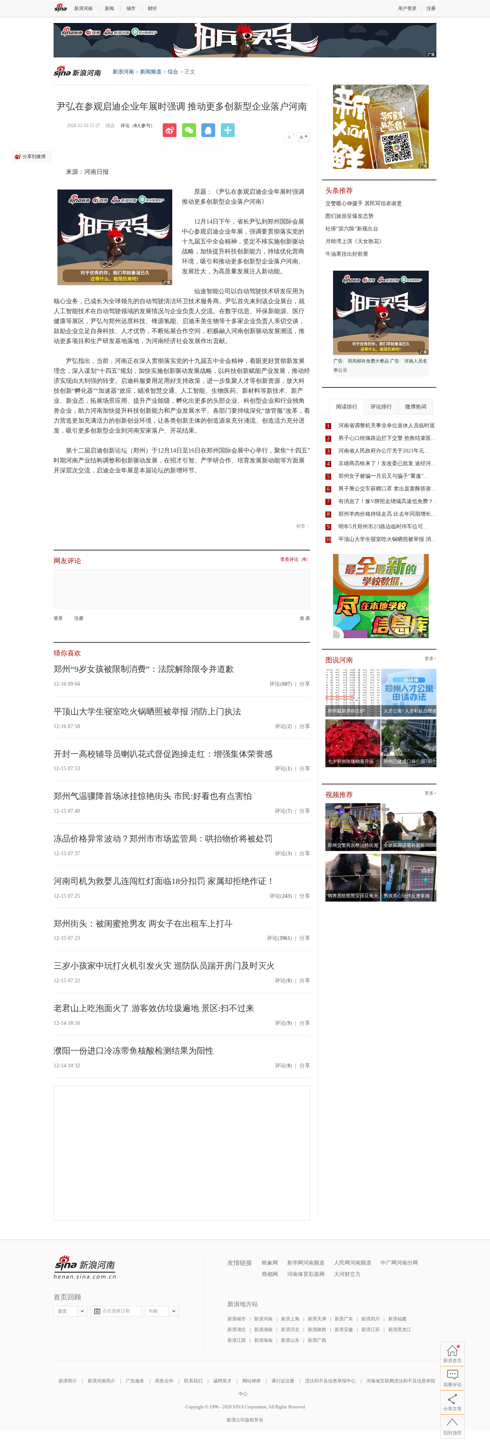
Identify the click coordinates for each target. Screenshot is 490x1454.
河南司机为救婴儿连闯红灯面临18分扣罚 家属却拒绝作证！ (164, 881)
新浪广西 (317, 1340)
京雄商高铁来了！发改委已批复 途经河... (387, 463)
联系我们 (193, 1381)
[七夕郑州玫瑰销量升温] (353, 721)
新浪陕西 (317, 1329)
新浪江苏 (370, 1329)
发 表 (305, 618)
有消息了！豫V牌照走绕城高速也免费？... (388, 501)
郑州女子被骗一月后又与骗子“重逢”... (383, 476)
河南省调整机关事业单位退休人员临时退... (388, 425)
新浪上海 (290, 1319)
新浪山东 (290, 1340)
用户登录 (407, 8)
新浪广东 (344, 1319)
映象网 (270, 1263)
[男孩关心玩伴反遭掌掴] (409, 856)
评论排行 (381, 407)
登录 (58, 618)
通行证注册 (282, 1381)
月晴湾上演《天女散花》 (354, 241)
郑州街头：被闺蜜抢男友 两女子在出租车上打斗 (143, 923)
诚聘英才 (222, 1381)
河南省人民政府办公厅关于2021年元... (383, 451)
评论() (281, 684)
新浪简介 (68, 1381)
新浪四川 (370, 1319)
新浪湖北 (236, 1329)
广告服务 (135, 1381)
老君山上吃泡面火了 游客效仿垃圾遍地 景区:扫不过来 (154, 1008)
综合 (173, 72)
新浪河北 (290, 1329)
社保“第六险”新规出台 (351, 229)
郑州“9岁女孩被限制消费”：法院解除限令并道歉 (144, 669)
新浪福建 (397, 1319)
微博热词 (415, 407)
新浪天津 (317, 1319)
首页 (62, 1311)
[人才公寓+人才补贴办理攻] (409, 671)
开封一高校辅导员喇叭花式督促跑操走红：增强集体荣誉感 (163, 754)
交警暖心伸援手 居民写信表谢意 (363, 203)
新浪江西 (236, 1340)
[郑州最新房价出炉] (353, 671)
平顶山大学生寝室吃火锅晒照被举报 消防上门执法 (147, 711)
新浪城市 (236, 1319)
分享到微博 (34, 156)
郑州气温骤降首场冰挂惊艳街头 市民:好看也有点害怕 (153, 796)
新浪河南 (83, 8)
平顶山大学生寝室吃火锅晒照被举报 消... (387, 539)
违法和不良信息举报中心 (330, 1381)
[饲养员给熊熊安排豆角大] (353, 856)
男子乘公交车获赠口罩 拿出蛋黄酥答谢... (387, 489)
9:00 (153, 1311)
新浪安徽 (344, 1329)
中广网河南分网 (399, 1263)
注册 (431, 8)
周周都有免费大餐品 (368, 361)
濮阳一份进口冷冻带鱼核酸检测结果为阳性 (134, 1050)
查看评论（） (295, 559)
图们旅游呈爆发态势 (349, 216)
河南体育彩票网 (306, 1274)
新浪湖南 (263, 1329)
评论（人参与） (138, 125)
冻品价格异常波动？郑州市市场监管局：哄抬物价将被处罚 (163, 838)
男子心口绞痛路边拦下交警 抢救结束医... (387, 438)
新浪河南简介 (101, 1381)
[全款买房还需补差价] (409, 805)
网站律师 (251, 1381)
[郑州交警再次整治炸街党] (353, 805)
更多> (430, 658)
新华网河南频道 (306, 1263)
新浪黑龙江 (399, 1329)
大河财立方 (347, 1274)
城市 (131, 8)
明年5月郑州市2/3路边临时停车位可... (383, 526)
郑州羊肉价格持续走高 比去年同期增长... (387, 514)
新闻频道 (151, 72)
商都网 (270, 1274)
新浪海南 (263, 1340)
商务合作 (164, 1381)
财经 (152, 8)
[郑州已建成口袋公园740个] (409, 721)
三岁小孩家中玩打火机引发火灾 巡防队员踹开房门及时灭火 (164, 965)
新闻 (109, 8)
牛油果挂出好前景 (346, 254)
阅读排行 (347, 407)
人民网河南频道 (352, 1263)
